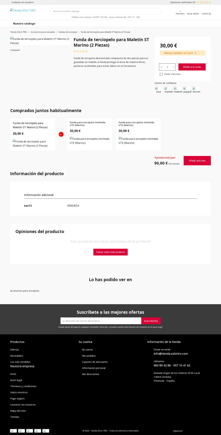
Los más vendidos (20, 361)
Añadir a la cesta (192, 66)
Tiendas (14, 416)
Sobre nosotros (19, 392)
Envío (13, 373)
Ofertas (14, 349)
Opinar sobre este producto (110, 252)
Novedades (16, 355)
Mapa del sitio (18, 410)
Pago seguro (17, 398)
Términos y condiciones (23, 386)
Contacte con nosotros (23, 404)
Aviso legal (16, 380)
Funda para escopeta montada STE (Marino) (87, 124)
